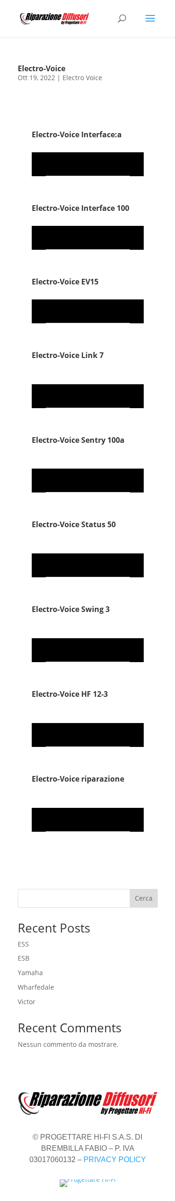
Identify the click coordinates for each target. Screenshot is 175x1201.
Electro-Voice (41, 68)
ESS (23, 944)
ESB (23, 958)
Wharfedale (36, 987)
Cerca (144, 898)
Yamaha (30, 972)
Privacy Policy (115, 1160)
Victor (26, 1001)
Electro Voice (82, 77)
